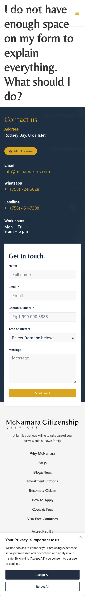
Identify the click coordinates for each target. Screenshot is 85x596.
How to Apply (42, 500)
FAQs (42, 463)
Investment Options (42, 481)
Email (13, 287)
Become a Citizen (42, 490)
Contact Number (20, 308)
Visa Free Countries (42, 519)
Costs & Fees (42, 509)
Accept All (42, 574)
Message (15, 350)
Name (13, 266)
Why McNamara (42, 453)
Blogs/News (42, 472)
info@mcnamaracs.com (27, 171)
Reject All (42, 586)
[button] (77, 13)
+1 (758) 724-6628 (21, 189)
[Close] (80, 536)
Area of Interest (19, 329)
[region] (42, 564)
